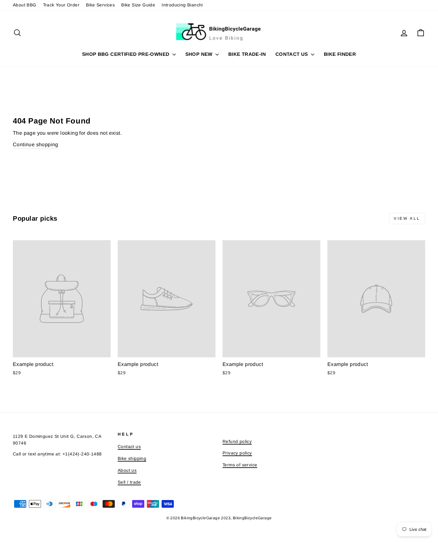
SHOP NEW (199, 54)
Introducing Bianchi (182, 5)
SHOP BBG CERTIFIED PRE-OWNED (126, 54)
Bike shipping (132, 458)
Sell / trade (129, 482)
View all (407, 218)
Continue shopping (35, 144)
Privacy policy (237, 453)
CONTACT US (292, 54)
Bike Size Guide (138, 5)
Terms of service (240, 464)
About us (127, 470)
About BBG (25, 5)
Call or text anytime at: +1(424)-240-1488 (57, 454)
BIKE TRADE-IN (247, 54)
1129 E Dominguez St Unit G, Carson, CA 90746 (57, 440)
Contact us (129, 446)
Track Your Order (61, 5)
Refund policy (237, 441)
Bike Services (100, 5)
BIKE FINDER (340, 54)
